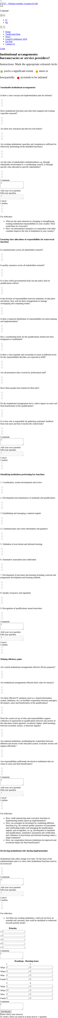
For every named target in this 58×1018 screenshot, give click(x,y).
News (7, 36)
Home (8, 32)
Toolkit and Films (12, 34)
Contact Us (10, 44)
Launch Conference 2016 (16, 39)
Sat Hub (8, 41)
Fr (6, 20)
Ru (6, 22)
